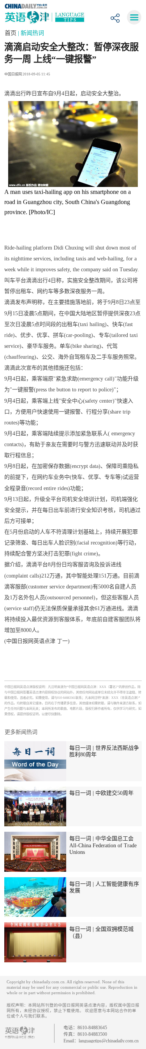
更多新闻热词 (21, 732)
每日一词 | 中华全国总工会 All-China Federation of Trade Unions (103, 845)
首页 (11, 33)
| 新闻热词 (31, 33)
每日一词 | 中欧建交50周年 (101, 793)
